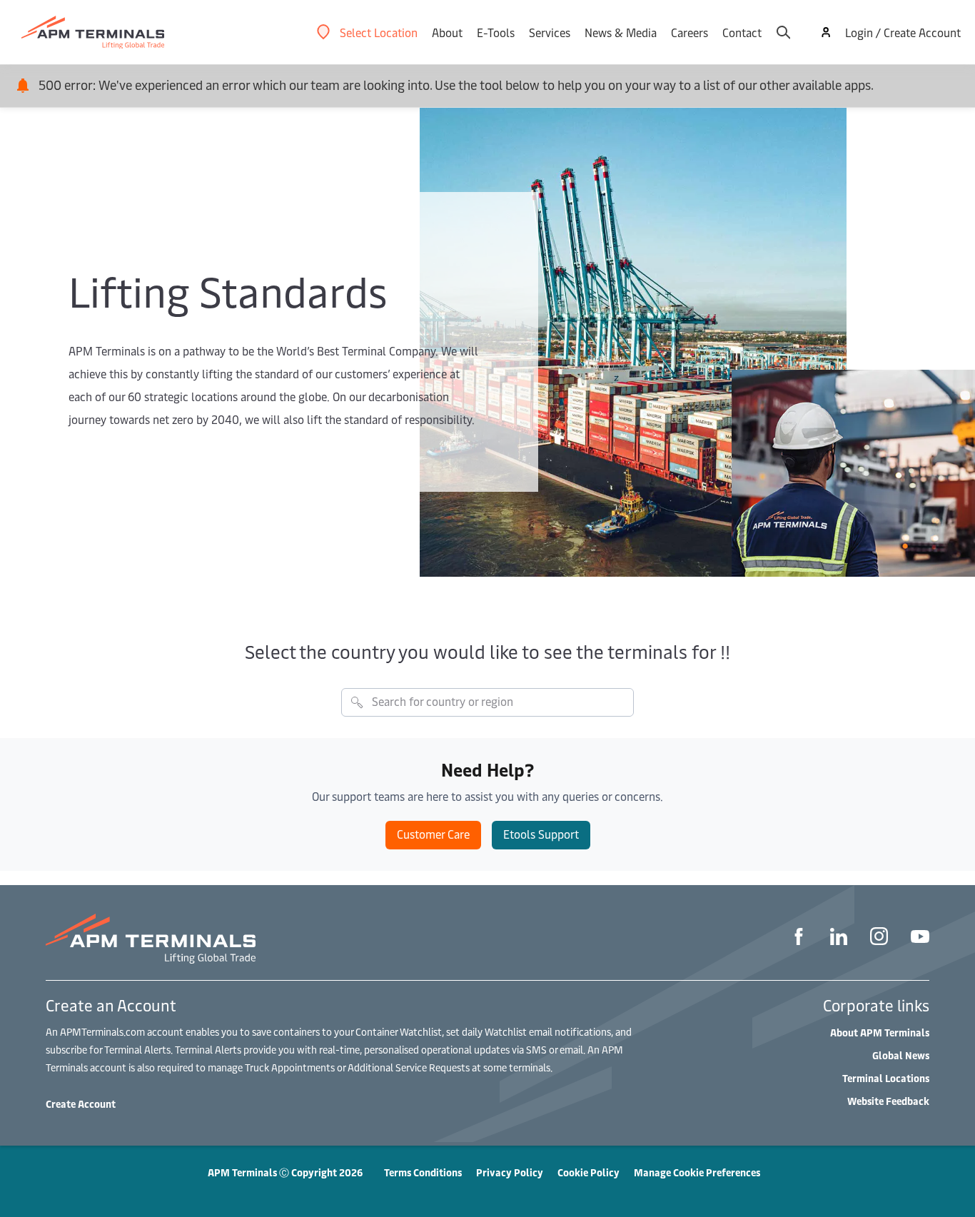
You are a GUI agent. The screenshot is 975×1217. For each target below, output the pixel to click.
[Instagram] (879, 938)
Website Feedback (888, 1101)
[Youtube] (920, 938)
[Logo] (92, 32)
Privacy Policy (509, 1172)
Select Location (379, 32)
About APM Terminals (879, 1032)
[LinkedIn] (838, 938)
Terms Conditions (423, 1172)
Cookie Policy (588, 1172)
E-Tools (496, 32)
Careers (689, 32)
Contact (742, 32)
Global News (900, 1055)
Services (549, 32)
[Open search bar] (783, 32)
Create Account (81, 1104)
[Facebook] (798, 938)
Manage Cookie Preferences (697, 1172)
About (447, 32)
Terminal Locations (885, 1078)
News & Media (621, 32)
